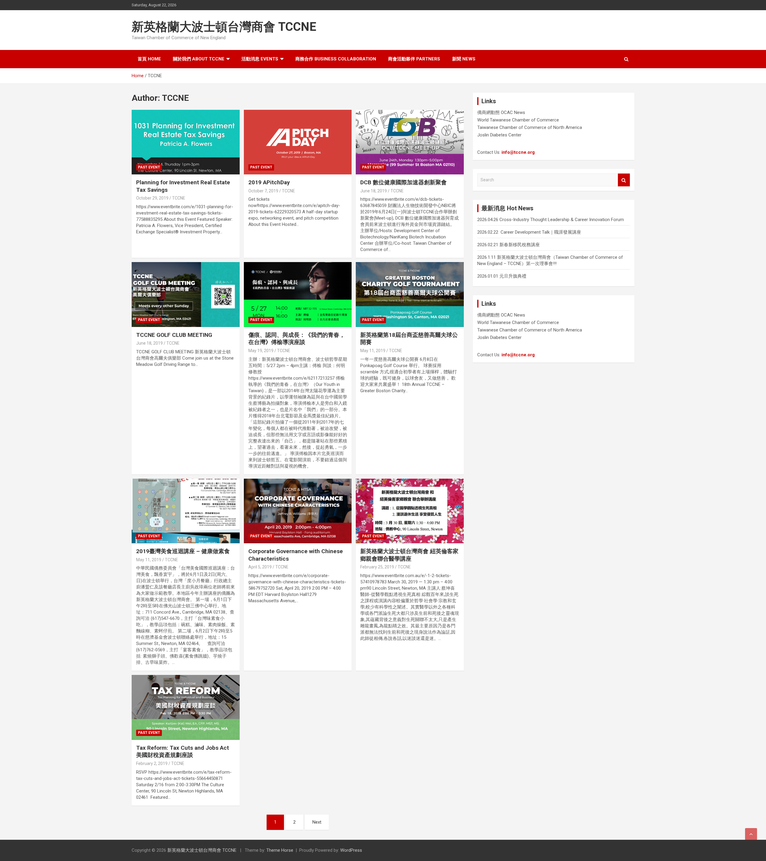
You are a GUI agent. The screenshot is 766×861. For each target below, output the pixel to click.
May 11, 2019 (372, 350)
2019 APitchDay (269, 182)
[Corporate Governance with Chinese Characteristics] (298, 511)
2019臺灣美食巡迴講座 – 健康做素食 (183, 551)
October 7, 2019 (263, 190)
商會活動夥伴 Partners (414, 59)
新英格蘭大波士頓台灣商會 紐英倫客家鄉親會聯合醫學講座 (409, 555)
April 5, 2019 (260, 567)
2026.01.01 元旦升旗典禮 (501, 276)
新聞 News (463, 59)
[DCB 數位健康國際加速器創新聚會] (409, 142)
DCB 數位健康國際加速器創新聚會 (403, 182)
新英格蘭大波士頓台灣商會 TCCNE (224, 27)
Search (624, 180)
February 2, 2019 (152, 763)
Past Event (149, 167)
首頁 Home (149, 59)
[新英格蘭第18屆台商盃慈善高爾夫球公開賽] (409, 294)
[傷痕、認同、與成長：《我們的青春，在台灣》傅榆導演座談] (298, 294)
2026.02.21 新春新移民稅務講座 (508, 244)
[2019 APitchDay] (298, 142)
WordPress (351, 850)
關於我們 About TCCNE (198, 59)
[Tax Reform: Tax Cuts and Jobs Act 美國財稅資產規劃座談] (185, 707)
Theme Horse (279, 850)
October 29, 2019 (152, 198)
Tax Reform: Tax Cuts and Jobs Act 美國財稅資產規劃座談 (182, 751)
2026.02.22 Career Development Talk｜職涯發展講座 (529, 232)
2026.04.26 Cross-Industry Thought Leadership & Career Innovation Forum (550, 219)
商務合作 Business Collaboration (335, 59)
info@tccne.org (518, 152)
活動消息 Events (259, 59)
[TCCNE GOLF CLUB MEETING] (185, 294)
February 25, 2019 (377, 567)
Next (316, 822)
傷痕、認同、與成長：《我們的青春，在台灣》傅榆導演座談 (296, 338)
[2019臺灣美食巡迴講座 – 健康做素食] (185, 511)
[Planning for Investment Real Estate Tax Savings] (185, 142)
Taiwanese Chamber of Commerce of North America (529, 127)
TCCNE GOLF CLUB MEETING (174, 334)
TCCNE (178, 198)
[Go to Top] (751, 834)
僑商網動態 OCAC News (501, 112)
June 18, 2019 (373, 190)
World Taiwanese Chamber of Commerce (518, 120)
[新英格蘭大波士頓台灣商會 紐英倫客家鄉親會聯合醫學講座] (409, 511)
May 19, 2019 (260, 350)
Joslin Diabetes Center (499, 135)
